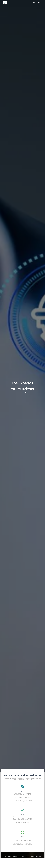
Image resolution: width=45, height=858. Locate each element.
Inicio (34, 2)
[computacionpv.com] (5, 2)
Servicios (39, 2)
